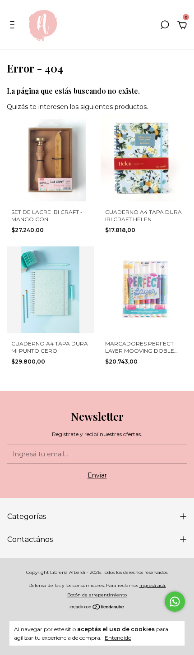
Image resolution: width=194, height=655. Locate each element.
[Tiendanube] (97, 608)
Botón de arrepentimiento (97, 595)
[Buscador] (164, 26)
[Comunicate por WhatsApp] (175, 601)
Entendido (118, 637)
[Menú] (14, 26)
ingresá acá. (152, 585)
